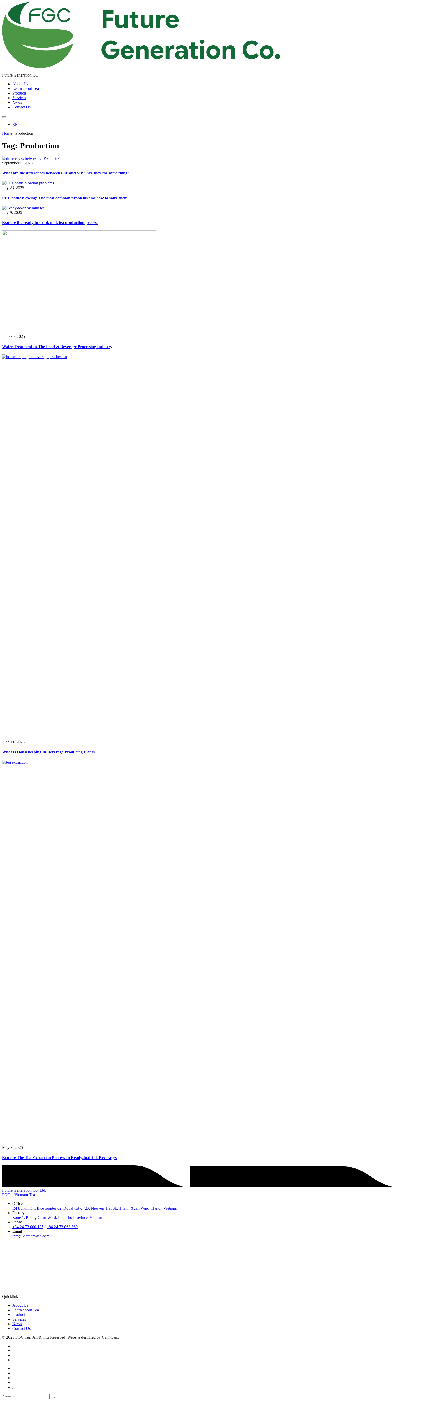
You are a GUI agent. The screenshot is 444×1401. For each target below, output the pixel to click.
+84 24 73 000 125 (27, 1227)
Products (19, 93)
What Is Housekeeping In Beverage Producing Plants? (49, 752)
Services (19, 98)
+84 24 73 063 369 (62, 1227)
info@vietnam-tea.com (30, 1236)
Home (7, 133)
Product (18, 1314)
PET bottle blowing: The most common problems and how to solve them (64, 198)
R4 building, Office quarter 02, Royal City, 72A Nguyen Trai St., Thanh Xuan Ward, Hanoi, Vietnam (94, 1208)
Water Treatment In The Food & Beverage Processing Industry (57, 346)
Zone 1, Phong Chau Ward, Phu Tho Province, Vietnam (57, 1217)
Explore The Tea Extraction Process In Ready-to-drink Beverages (59, 1157)
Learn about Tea (25, 88)
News (17, 102)
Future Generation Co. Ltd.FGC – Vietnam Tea (24, 1192)
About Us (20, 84)
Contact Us (21, 107)
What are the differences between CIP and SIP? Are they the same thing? (66, 173)
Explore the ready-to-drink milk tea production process (50, 222)
